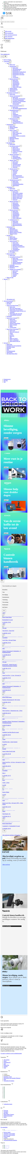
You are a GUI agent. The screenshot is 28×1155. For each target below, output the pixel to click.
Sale (5, 382)
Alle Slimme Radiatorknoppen (20, 108)
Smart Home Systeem (12, 318)
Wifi (11, 337)
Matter (11, 326)
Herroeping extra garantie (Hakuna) (12, 1078)
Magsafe (15, 272)
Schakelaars (15, 222)
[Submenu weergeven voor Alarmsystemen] (18, 169)
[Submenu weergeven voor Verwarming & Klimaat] (19, 93)
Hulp (8, 349)
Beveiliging (9, 142)
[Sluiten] (5, 56)
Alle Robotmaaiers (17, 69)
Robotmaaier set (16, 70)
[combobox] (7, 22)
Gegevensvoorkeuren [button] (9, 1139)
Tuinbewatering (13, 88)
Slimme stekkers (13, 238)
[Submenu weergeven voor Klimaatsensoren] (18, 119)
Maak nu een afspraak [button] (6, 1027)
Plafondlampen (16, 205)
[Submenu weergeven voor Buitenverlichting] (19, 79)
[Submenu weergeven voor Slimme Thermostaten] (21, 96)
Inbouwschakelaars (17, 224)
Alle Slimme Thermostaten (19, 98)
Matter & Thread (13, 338)
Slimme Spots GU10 (17, 197)
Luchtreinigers (16, 117)
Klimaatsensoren (13, 118)
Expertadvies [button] (7, 1075)
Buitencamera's (16, 150)
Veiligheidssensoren (14, 180)
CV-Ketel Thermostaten (18, 100)
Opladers (15, 274)
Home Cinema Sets (17, 133)
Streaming (12, 139)
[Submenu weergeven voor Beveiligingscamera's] (20, 146)
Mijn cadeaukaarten (9, 38)
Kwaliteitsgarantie (11, 351)
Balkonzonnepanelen (17, 245)
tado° (5, 1063)
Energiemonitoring (14, 250)
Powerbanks (15, 273)
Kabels (14, 276)
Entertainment (10, 124)
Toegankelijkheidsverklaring (10, 1140)
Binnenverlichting (14, 201)
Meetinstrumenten (17, 263)
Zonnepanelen (16, 244)
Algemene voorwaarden (9, 1133)
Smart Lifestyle (10, 253)
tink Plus (6, 380)
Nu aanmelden (4, 1127)
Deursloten (15, 163)
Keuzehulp (9, 316)
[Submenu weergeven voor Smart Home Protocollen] (19, 329)
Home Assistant (13, 324)
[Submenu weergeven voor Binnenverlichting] (19, 201)
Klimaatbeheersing (14, 110)
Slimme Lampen (13, 190)
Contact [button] (5, 1074)
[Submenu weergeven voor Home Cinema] (17, 130)
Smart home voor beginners (16, 309)
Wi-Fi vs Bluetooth (14, 340)
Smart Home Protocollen (12, 329)
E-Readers (12, 265)
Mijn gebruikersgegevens (11, 34)
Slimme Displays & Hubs (16, 232)
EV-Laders (12, 252)
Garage (14, 75)
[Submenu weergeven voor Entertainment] (14, 124)
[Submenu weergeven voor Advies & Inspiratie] (14, 301)
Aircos (14, 113)
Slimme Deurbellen (14, 154)
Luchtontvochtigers (17, 115)
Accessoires (12, 141)
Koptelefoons (13, 137)
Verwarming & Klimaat (12, 92)
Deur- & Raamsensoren (18, 177)
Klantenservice (7, 379)
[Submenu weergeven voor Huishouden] (13, 227)
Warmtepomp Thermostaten (19, 101)
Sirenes (14, 174)
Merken (5, 279)
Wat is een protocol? (14, 332)
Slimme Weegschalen (18, 259)
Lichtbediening (13, 219)
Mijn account (8, 31)
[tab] (14, 589)
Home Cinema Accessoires (19, 135)
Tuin (8, 63)
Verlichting (9, 187)
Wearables (15, 261)
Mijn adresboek (8, 36)
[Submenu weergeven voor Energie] (11, 235)
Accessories (15, 77)
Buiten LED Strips (17, 87)
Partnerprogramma (8, 1115)
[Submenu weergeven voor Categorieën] (10, 61)
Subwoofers (15, 134)
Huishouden (9, 227)
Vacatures (6, 1111)
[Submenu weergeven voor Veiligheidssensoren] (20, 180)
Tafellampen (15, 207)
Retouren (9, 348)
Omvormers (15, 248)
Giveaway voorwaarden (9, 1135)
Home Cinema (13, 130)
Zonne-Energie (13, 241)
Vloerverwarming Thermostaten (17, 103)
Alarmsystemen (13, 168)
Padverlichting (16, 83)
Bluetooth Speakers (14, 138)
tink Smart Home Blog (12, 353)
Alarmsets (15, 171)
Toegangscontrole (17, 164)
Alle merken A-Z (11, 299)
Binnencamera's (16, 148)
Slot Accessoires (16, 165)
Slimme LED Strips (17, 198)
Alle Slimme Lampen (18, 193)
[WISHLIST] (14, 45)
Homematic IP (7, 1062)
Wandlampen (16, 81)
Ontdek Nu (6, 467)
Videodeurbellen (16, 157)
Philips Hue (6, 1065)
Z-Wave (11, 334)
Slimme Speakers (14, 127)
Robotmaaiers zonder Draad (19, 72)
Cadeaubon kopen (8, 1104)
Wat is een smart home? (15, 308)
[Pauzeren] (2, 580)
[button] (14, 33)
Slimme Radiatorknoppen (16, 105)
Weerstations (13, 91)
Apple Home (13, 322)
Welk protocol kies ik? (15, 341)
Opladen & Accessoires (15, 269)
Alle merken (6, 1059)
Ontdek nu (6, 438)
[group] (14, 400)
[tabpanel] (14, 722)
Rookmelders (16, 182)
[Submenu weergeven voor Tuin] (10, 63)
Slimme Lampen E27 (18, 194)
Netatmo (6, 1066)
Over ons (6, 1110)
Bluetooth (12, 336)
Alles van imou (6, 985)
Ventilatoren (15, 114)
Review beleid (7, 1132)
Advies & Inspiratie (8, 301)
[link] (14, 617)
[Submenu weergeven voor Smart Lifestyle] (15, 254)
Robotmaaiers (13, 66)
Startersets (15, 152)
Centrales (15, 173)
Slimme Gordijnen (14, 231)
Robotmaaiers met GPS (18, 73)
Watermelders (16, 185)
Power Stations (13, 239)
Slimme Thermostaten (15, 96)
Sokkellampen (16, 84)
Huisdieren (12, 267)
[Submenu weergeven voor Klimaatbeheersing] (19, 110)
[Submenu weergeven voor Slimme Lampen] (18, 190)
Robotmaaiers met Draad (18, 74)
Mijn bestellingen (9, 33)
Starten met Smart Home (12, 305)
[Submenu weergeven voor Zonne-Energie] (18, 241)
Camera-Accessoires (17, 151)
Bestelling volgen (11, 347)
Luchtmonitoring (16, 121)
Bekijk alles (12, 64)
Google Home (13, 327)
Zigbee (11, 333)
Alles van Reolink (6, 926)
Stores (5, 1117)
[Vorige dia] (4, 610)
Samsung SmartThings (15, 323)
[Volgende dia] (4, 830)
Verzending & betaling (9, 1080)
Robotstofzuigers (14, 229)
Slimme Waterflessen (17, 262)
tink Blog (9, 303)
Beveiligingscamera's (14, 146)
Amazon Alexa (13, 320)
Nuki (5, 1067)
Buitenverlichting (14, 79)
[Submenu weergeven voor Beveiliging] (13, 143)
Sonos (5, 1061)
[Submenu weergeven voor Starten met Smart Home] (19, 305)
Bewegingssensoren (17, 175)
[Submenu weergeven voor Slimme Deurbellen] (20, 154)
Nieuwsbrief (9, 352)
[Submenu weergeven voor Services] (9, 343)
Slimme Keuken (13, 233)
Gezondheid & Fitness (15, 257)
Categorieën (6, 61)
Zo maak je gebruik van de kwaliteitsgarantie (11, 1053)
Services (6, 343)
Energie (8, 235)
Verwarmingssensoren (18, 122)
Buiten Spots (16, 85)
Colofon (5, 1137)
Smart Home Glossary (9, 1114)
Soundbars (12, 128)
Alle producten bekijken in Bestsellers (11, 835)
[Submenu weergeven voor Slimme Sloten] (17, 160)
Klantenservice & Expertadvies (14, 345)
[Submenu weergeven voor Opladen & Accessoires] (22, 269)
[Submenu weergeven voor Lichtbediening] (18, 220)
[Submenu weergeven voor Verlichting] (13, 187)
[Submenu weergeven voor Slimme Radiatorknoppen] (23, 106)
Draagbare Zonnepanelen (18, 246)
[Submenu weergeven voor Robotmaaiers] (17, 66)
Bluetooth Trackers (14, 266)
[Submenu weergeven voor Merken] (8, 279)
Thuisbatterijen (16, 249)
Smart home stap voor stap (16, 313)
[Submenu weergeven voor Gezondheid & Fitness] (21, 257)
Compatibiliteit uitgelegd (15, 315)
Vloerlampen (16, 208)
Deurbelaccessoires (17, 158)
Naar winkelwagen (5, 54)
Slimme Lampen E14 (18, 195)
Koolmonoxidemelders (18, 184)
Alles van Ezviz (6, 864)
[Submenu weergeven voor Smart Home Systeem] (18, 318)
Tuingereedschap (14, 89)
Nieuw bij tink (10, 277)
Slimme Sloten (13, 160)
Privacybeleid (7, 1136)
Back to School (7, 59)
